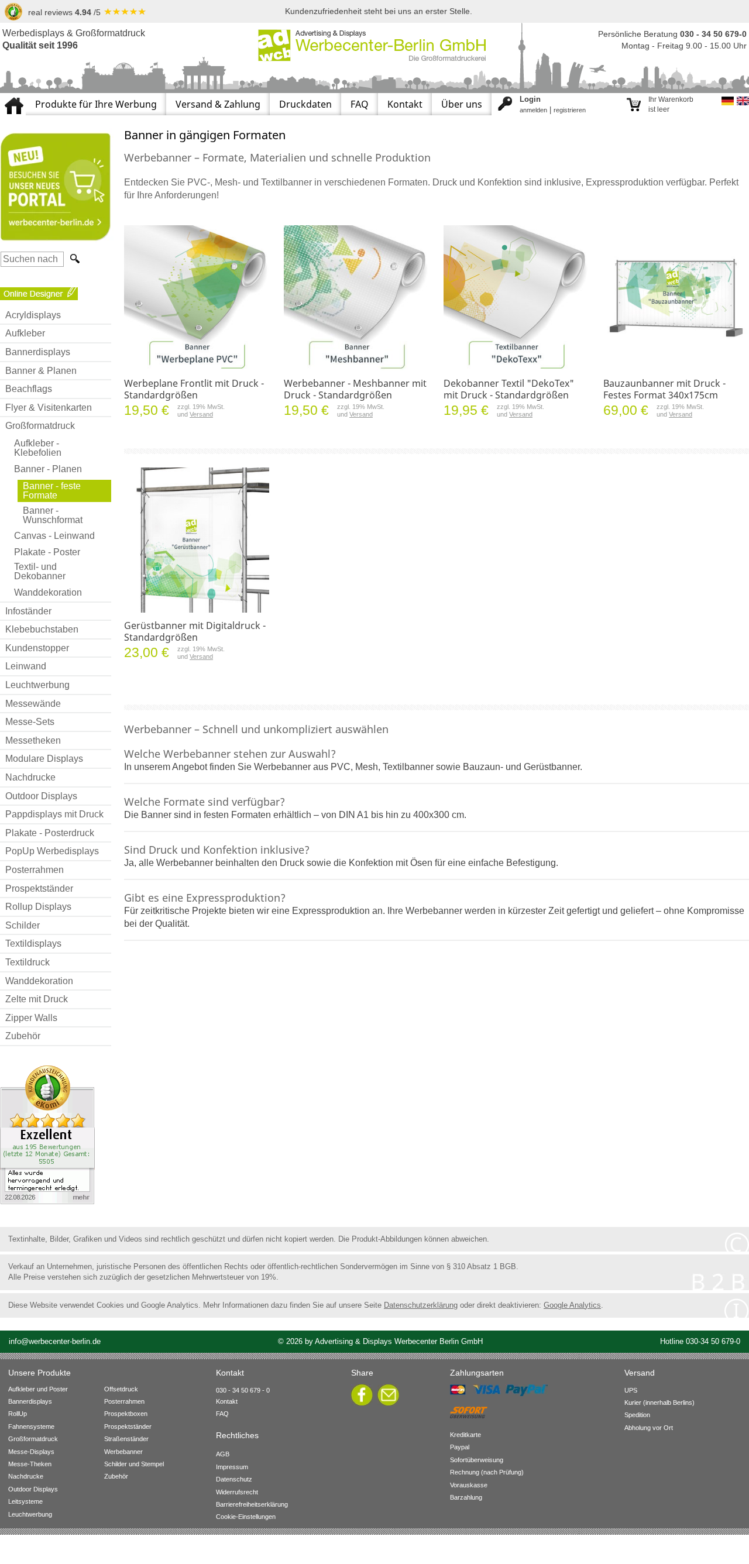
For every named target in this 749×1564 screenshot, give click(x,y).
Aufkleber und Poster (38, 1389)
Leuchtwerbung (37, 685)
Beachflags (28, 389)
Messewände (33, 704)
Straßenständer (126, 1438)
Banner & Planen (41, 371)
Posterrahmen (34, 870)
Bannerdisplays (37, 352)
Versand (201, 414)
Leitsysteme (25, 1501)
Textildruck (27, 962)
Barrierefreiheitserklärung (252, 1504)
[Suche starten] (74, 259)
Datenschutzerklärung (421, 1305)
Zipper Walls (31, 1018)
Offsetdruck (121, 1389)
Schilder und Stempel (134, 1463)
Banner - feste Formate (52, 490)
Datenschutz (234, 1479)
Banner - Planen (48, 469)
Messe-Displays (31, 1451)
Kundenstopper (37, 648)
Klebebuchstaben (41, 629)
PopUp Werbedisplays (52, 851)
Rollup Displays (38, 907)
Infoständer (28, 611)
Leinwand (25, 666)
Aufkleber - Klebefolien (37, 448)
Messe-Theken (29, 1463)
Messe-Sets (29, 722)
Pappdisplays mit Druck (54, 814)
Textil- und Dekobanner (40, 571)
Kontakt (404, 104)
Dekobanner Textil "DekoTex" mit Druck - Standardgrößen (509, 389)
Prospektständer (39, 888)
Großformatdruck (40, 426)
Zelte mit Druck (36, 999)
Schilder (22, 925)
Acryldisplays (33, 315)
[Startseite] (12, 98)
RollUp (17, 1413)
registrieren (570, 110)
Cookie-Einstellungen (246, 1516)
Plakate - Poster (47, 552)
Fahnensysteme (31, 1426)
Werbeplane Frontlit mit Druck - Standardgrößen (194, 389)
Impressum (232, 1466)
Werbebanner (123, 1451)
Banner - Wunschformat (53, 515)
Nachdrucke (30, 777)
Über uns (461, 104)
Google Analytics (572, 1305)
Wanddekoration (48, 592)
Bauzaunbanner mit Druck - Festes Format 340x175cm (664, 389)
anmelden (533, 110)
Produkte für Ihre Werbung (96, 104)
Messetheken (33, 740)
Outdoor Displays (41, 796)
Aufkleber (25, 333)
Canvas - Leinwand (54, 536)
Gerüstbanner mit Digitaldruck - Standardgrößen (195, 631)
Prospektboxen (125, 1413)
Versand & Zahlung (218, 104)
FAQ (360, 104)
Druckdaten (305, 104)
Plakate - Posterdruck (49, 833)
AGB (222, 1454)
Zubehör (22, 1036)
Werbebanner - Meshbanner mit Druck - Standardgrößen (355, 389)
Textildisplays (33, 943)
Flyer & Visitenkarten (48, 408)
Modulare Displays (44, 759)
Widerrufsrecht (237, 1492)
